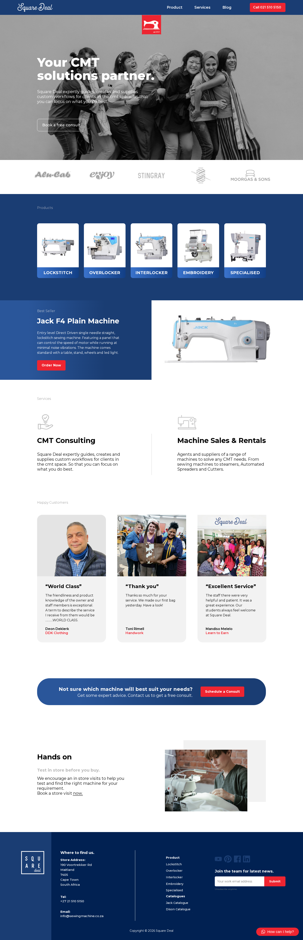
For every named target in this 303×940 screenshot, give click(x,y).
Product (174, 7)
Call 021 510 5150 (267, 7)
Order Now (51, 365)
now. (78, 793)
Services (202, 7)
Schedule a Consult (222, 692)
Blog (226, 7)
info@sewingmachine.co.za (81, 916)
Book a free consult (61, 125)
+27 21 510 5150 (72, 901)
